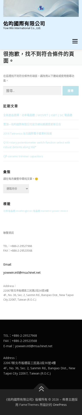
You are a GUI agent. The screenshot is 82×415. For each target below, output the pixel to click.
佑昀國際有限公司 (24, 23)
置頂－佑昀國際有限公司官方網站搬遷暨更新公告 (32, 124)
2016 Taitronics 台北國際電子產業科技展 (27, 133)
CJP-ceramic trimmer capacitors (23, 156)
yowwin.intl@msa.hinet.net (22, 272)
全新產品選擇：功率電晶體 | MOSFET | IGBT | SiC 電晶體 (37, 115)
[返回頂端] (41, 389)
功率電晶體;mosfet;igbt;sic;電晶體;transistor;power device (35, 210)
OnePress (60, 405)
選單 (73, 41)
